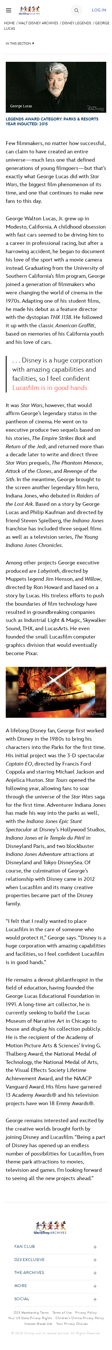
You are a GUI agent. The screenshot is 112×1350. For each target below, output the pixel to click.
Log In (99, 10)
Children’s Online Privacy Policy (79, 1318)
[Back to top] (101, 1331)
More (20, 1286)
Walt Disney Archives (38, 23)
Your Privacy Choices (72, 1323)
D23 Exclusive (29, 1260)
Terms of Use (62, 1312)
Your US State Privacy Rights (30, 1318)
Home (9, 23)
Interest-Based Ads (38, 1323)
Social (22, 1299)
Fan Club (24, 1246)
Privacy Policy (86, 1312)
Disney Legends (76, 23)
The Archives (29, 1272)
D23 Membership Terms (31, 1312)
